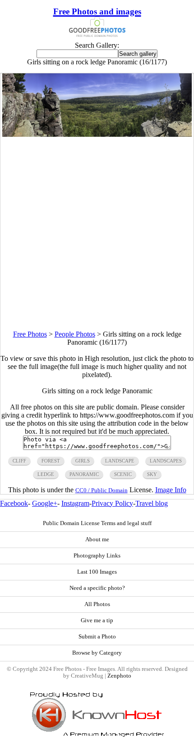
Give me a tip (97, 620)
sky (152, 474)
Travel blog (151, 503)
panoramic (84, 474)
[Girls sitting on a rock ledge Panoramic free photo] (96, 134)
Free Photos (30, 334)
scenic (123, 474)
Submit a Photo (97, 637)
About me (97, 539)
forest (51, 460)
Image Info (170, 490)
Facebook (14, 503)
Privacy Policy (112, 503)
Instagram (75, 503)
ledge (45, 474)
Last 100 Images (97, 572)
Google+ (44, 503)
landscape (119, 460)
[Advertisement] (97, 233)
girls (82, 460)
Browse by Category (97, 653)
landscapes (166, 460)
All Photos (97, 604)
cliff (19, 460)
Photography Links (97, 556)
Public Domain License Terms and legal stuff (97, 523)
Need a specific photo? (97, 588)
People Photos (75, 334)
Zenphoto (119, 676)
